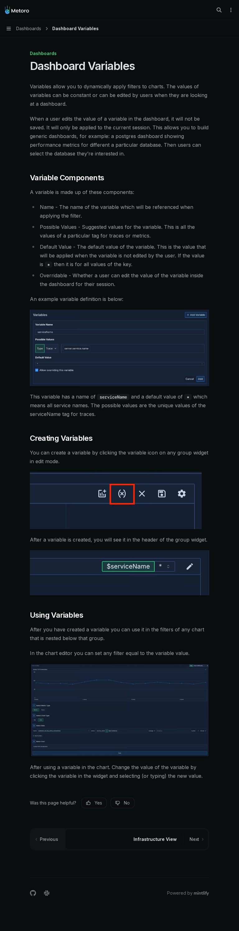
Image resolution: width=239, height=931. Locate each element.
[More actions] (231, 10)
